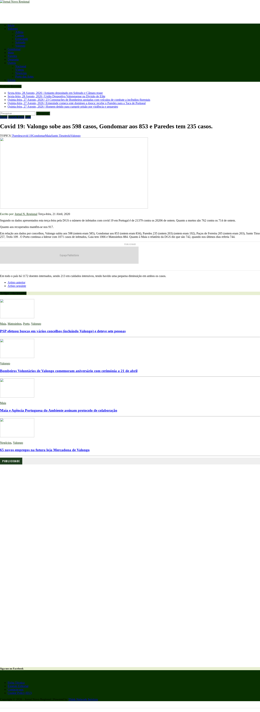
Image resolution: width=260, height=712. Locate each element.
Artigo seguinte (17, 285)
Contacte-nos (15, 689)
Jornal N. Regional (26, 214)
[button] (6, 492)
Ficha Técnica (16, 682)
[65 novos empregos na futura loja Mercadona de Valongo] (17, 436)
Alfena (19, 32)
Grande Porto (16, 117)
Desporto (13, 59)
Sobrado (20, 42)
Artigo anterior (16, 282)
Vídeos (19, 69)
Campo (19, 35)
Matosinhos (15, 323)
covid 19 (27, 135)
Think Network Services (83, 699)
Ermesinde (21, 38)
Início (11, 25)
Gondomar (14, 49)
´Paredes (16, 135)
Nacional (20, 66)
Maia (11, 52)
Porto (26, 323)
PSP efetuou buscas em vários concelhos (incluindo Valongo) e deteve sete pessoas (63, 331)
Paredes (12, 56)
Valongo (13, 28)
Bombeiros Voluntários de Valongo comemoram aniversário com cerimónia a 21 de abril (68, 371)
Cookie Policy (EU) (20, 693)
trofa (67, 135)
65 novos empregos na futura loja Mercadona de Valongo (45, 450)
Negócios (21, 73)
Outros (12, 62)
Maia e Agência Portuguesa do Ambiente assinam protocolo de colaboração (58, 410)
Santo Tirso (58, 135)
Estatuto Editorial (18, 686)
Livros (11, 80)
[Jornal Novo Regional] (130, 1)
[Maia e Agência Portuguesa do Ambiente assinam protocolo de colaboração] (17, 396)
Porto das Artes (24, 76)
